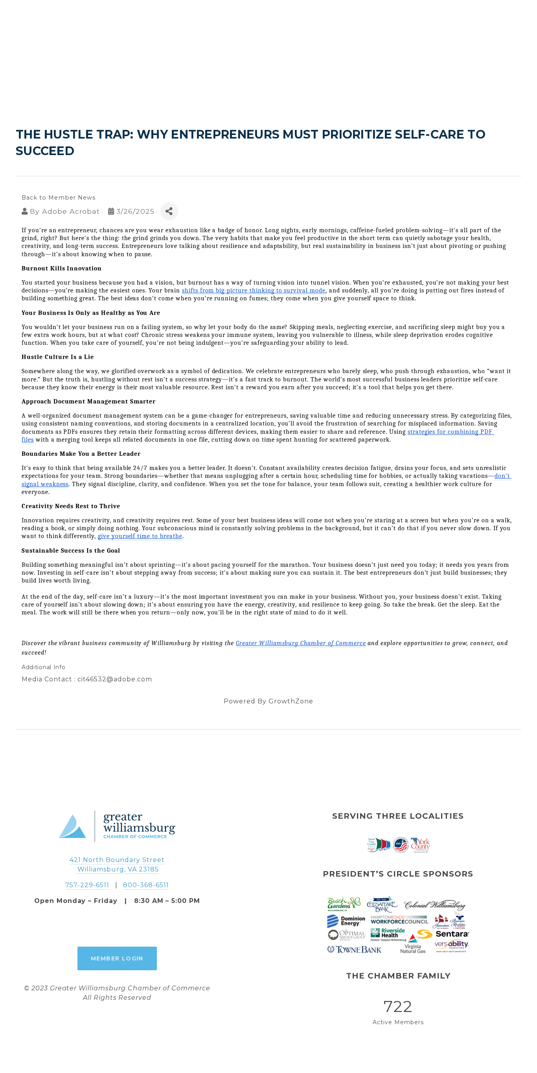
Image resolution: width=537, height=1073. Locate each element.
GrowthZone (290, 701)
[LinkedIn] (135, 926)
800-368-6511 (146, 885)
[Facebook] (99, 926)
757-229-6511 (87, 885)
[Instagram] (117, 926)
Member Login (117, 958)
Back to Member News (59, 197)
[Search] (20, 24)
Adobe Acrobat (71, 211)
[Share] (169, 211)
